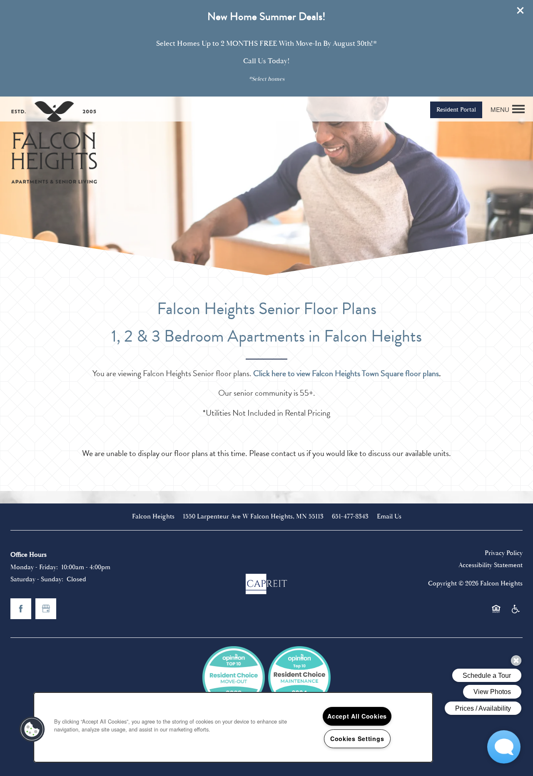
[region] (233, 727)
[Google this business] (45, 608)
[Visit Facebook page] (20, 608)
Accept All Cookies (357, 716)
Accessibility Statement (490, 565)
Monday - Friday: (34, 567)
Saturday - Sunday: (36, 579)
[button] (520, 10)
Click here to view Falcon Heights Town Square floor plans (346, 373)
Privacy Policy (504, 553)
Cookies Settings (357, 738)
